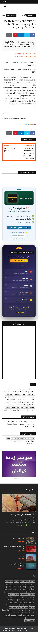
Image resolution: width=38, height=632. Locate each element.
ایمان (9, 392)
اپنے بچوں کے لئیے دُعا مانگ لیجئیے (25, 56)
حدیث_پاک (20, 438)
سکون (33, 402)
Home (25, 630)
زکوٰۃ (29, 400)
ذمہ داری (15, 397)
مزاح (14, 405)
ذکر (10, 397)
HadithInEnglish (17, 15)
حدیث (29, 397)
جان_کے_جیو (14, 422)
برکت (5, 392)
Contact (4, 630)
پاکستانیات (32, 427)
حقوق (24, 397)
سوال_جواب (31, 602)
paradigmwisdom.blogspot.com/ (20, 119)
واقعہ (18, 407)
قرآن (25, 405)
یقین (5, 410)
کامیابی (28, 410)
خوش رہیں (11, 594)
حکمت (20, 397)
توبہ (33, 397)
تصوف (24, 394)
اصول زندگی (31, 392)
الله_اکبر (32, 438)
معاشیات (32, 407)
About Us (18, 630)
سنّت (20, 400)
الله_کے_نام (25, 392)
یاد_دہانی (7, 615)
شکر (19, 402)
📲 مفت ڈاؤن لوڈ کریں (19, 227)
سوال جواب (13, 400)
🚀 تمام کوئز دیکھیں (19, 260)
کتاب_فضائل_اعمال (30, 444)
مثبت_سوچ (19, 405)
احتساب (32, 389)
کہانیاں (14, 410)
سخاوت (24, 400)
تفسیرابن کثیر (17, 394)
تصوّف (14, 589)
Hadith (13, 618)
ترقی (29, 394)
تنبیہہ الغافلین (9, 394)
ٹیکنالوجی (8, 407)
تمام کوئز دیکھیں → (19, 312)
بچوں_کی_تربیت (22, 422)
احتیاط (27, 389)
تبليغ (33, 589)
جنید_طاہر (7, 592)
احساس (22, 389)
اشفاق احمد (31, 584)
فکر (29, 405)
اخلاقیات (16, 389)
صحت (7, 402)
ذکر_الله (8, 438)
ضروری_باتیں (15, 605)
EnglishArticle (21, 618)
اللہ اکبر (19, 392)
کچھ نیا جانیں (27, 7)
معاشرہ (9, 405)
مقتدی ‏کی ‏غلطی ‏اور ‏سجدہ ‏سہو (25, 53)
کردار (24, 410)
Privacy (11, 630)
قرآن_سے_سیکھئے (26, 441)
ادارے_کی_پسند (9, 389)
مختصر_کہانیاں (24, 613)
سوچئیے (7, 400)
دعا (15, 438)
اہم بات (14, 392)
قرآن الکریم (31, 607)
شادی (28, 402)
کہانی (19, 410)
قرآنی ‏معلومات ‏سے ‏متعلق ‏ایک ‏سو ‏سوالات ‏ (22, 515)
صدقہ (33, 405)
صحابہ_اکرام (13, 402)
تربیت (33, 394)
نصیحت (26, 407)
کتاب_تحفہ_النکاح (13, 441)
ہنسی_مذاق (13, 615)
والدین (13, 407)
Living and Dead (5, 15)
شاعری (23, 402)
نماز (22, 407)
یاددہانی (9, 410)
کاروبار (33, 410)
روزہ (33, 400)
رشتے (6, 397)
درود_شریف (31, 597)
